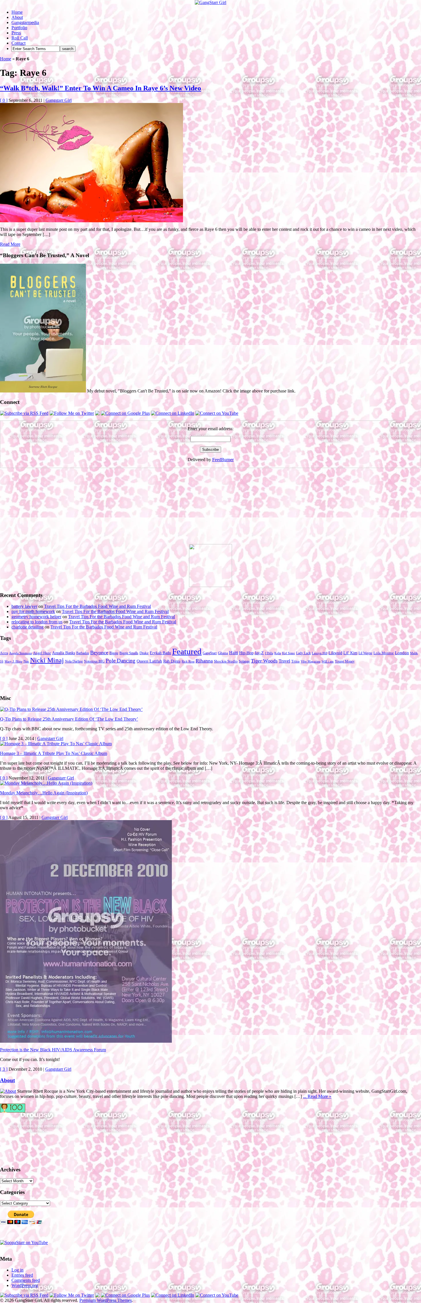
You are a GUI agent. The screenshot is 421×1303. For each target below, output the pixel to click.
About (17, 17)
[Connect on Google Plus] (125, 413)
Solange (244, 661)
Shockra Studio (226, 661)
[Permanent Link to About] (8, 1091)
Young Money (345, 661)
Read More (10, 244)
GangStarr (210, 653)
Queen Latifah (149, 661)
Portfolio (19, 27)
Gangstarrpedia (25, 22)
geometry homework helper (36, 616)
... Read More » (317, 1096)
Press (16, 32)
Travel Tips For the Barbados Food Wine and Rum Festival (97, 606)
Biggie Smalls (128, 653)
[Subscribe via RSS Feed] (24, 413)
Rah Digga (171, 661)
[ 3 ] (3, 1069)
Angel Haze (42, 653)
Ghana (223, 653)
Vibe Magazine (310, 661)
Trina (295, 661)
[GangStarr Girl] (210, 2)
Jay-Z (259, 652)
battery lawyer (24, 606)
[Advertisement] (43, 508)
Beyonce (99, 652)
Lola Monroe (383, 653)
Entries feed (22, 1275)
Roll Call (19, 37)
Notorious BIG (94, 661)
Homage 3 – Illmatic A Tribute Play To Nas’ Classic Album (53, 753)
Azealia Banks (63, 653)
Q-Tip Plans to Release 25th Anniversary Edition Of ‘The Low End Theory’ (69, 719)
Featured (187, 651)
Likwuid (335, 653)
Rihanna (204, 661)
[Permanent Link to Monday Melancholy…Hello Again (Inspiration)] (46, 783)
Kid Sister (288, 653)
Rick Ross (188, 661)
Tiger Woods (264, 661)
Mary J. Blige (13, 661)
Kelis (277, 653)
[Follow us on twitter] (23, 1136)
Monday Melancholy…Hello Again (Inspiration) (44, 792)
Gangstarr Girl (59, 100)
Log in (17, 1270)
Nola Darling (74, 661)
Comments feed (25, 1280)
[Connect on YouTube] (216, 413)
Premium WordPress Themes (105, 1300)
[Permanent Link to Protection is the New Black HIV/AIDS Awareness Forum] (86, 1041)
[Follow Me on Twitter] (72, 413)
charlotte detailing (27, 626)
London (402, 652)
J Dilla (269, 653)
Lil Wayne (365, 653)
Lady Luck (303, 653)
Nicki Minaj (47, 660)
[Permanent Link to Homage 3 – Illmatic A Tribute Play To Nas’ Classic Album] (56, 743)
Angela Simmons (20, 653)
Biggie (113, 653)
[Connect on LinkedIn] (172, 413)
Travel (284, 661)
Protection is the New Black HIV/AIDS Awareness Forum (53, 1049)
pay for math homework (33, 611)
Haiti (233, 652)
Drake (144, 653)
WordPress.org (24, 1285)
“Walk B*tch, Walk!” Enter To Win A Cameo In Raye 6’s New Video (100, 88)
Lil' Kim (350, 652)
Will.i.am (328, 661)
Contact (18, 43)
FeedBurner (223, 459)
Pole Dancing (120, 661)
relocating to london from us (36, 621)
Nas (26, 661)
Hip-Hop (246, 653)
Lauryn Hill (319, 653)
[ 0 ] (3, 100)
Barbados (82, 653)
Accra (4, 653)
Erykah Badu (160, 652)
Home (17, 12)
